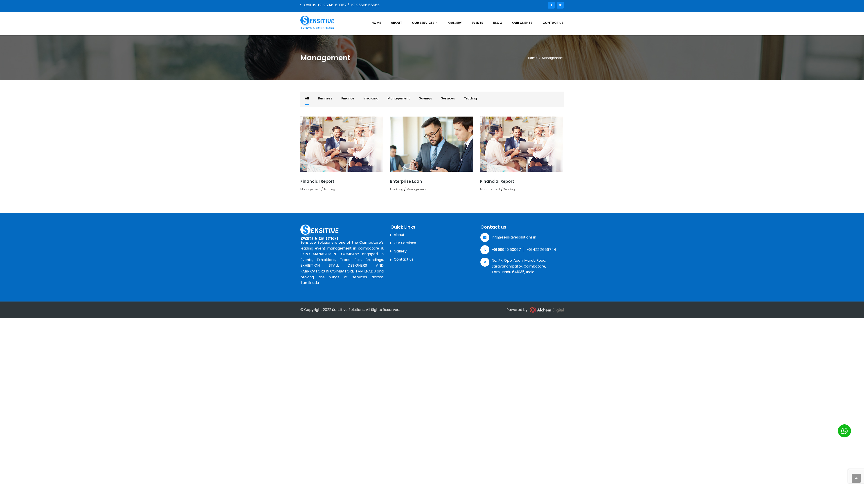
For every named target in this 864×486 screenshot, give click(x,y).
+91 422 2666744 (541, 249)
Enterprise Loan (406, 181)
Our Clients (522, 22)
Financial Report (317, 181)
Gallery (455, 22)
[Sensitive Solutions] (317, 22)
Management (398, 98)
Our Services (423, 22)
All (307, 98)
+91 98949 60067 (506, 249)
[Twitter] (560, 5)
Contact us (553, 22)
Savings (425, 98)
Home (376, 22)
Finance (347, 98)
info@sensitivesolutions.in (514, 237)
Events (477, 22)
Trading (470, 98)
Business (325, 98)
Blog (497, 22)
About (396, 22)
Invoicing (370, 98)
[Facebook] (551, 5)
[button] (844, 430)
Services (448, 98)
